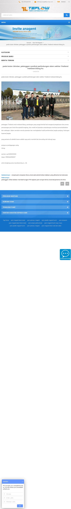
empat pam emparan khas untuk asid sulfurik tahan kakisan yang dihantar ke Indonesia (40, 175)
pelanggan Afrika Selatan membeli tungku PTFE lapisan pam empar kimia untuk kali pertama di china (33, 180)
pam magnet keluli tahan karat (17, 223)
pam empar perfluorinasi (35, 223)
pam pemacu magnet (33, 220)
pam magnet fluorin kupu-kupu (53, 223)
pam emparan (63, 220)
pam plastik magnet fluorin (49, 220)
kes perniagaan (37, 43)
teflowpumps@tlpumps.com (45, 2)
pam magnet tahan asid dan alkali (51, 226)
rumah (29, 43)
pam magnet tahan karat (18, 220)
